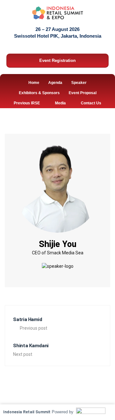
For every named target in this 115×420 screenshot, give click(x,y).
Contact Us (91, 103)
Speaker (79, 82)
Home (33, 82)
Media (60, 103)
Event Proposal (82, 93)
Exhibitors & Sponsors (39, 93)
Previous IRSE (27, 103)
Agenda (55, 82)
